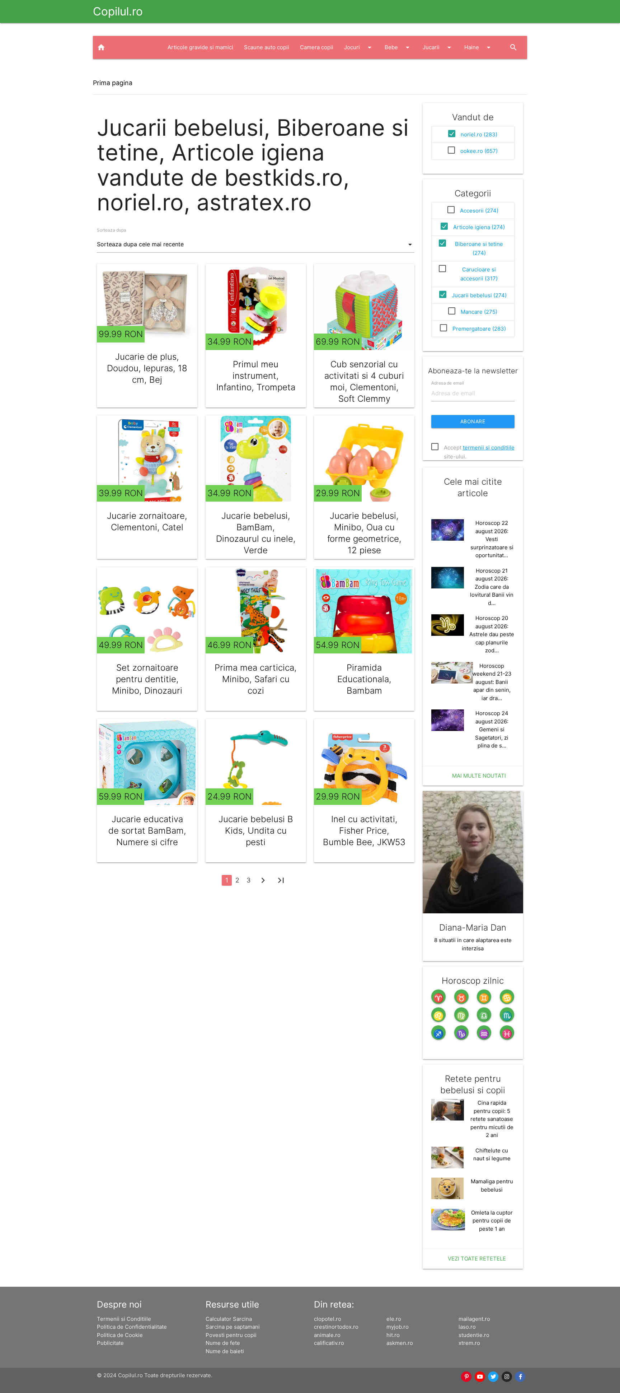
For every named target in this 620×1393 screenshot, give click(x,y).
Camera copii (316, 47)
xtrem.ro (469, 1343)
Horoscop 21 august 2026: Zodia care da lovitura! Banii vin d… (491, 586)
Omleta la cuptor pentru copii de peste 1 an (492, 1220)
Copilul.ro (118, 11)
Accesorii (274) (479, 210)
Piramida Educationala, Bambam (364, 679)
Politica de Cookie (120, 1335)
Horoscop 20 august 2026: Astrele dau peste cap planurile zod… (491, 634)
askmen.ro (399, 1343)
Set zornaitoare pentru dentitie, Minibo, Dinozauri (147, 679)
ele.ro (393, 1318)
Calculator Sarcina (229, 1318)
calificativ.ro (329, 1343)
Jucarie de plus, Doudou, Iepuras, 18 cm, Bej (147, 368)
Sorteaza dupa (111, 230)
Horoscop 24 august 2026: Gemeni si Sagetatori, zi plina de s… (491, 729)
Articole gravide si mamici (200, 47)
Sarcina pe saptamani (233, 1326)
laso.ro (467, 1326)
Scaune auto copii (266, 47)
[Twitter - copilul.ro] (493, 1376)
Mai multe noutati (479, 775)
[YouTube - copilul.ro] (480, 1376)
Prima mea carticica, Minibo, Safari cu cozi (256, 679)
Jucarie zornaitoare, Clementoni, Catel (147, 521)
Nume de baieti (225, 1351)
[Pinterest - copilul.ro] (466, 1376)
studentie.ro (474, 1335)
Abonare (472, 421)
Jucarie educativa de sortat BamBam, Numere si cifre (147, 830)
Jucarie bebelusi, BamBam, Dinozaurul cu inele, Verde (256, 533)
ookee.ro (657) (479, 151)
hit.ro (393, 1335)
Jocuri (359, 47)
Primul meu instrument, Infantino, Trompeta (255, 375)
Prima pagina (112, 83)
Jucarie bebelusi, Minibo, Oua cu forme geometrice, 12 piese (364, 533)
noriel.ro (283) (479, 134)
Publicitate (110, 1343)
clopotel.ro (327, 1318)
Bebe (398, 47)
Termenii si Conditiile (124, 1318)
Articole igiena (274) (479, 227)
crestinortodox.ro (336, 1326)
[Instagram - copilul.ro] (507, 1376)
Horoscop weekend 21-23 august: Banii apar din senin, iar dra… (492, 682)
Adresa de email (447, 383)
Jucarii (438, 47)
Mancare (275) (479, 311)
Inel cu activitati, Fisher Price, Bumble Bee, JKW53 (364, 830)
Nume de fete (223, 1343)
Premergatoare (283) (479, 328)
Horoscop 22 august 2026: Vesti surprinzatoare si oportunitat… (491, 539)
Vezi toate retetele (477, 1258)
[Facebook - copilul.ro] (520, 1376)
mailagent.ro (474, 1318)
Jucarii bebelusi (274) (479, 295)
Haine (478, 47)
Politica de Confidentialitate (132, 1326)
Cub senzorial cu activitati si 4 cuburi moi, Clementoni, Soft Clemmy (364, 381)
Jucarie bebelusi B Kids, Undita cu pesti (256, 830)
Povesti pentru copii (231, 1335)
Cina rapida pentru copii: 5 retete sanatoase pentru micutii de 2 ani (491, 1118)
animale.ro (327, 1335)
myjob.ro (397, 1326)
